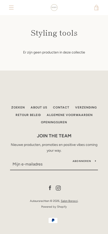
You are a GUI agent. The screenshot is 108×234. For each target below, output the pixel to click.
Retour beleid (28, 115)
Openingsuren (54, 122)
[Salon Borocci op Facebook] (49, 188)
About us (39, 107)
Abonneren (82, 161)
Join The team (54, 136)
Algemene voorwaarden (70, 115)
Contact (61, 107)
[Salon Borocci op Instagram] (58, 188)
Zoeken (18, 107)
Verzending (86, 107)
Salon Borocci (69, 201)
